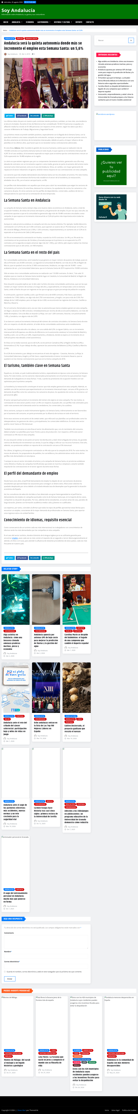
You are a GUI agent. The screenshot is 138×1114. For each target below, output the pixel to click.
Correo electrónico (12, 961)
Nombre (8, 951)
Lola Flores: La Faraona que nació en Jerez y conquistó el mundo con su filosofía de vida (51, 1061)
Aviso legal (116, 1110)
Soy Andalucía (18, 10)
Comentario (9, 933)
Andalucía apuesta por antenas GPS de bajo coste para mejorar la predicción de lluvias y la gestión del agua (46, 640)
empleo (15, 538)
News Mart (22, 1110)
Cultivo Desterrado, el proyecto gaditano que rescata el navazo (75, 728)
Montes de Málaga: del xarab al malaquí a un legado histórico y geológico (17, 1062)
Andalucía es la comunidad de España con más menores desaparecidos (120, 1062)
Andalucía (16, 22)
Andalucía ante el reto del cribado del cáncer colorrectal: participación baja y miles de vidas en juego (15, 728)
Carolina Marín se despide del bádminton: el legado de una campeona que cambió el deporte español (77, 639)
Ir (131, 40)
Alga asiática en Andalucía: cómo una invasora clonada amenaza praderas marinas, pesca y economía (13, 642)
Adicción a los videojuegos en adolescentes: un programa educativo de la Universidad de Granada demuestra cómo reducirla (77, 816)
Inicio (5, 22)
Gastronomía (43, 22)
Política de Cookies (129, 1110)
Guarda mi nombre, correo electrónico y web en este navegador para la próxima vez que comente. (44, 972)
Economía (30, 22)
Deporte (79, 22)
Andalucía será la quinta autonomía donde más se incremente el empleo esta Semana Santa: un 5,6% (46, 30)
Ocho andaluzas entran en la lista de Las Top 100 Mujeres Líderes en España (45, 727)
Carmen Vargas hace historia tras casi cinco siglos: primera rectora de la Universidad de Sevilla (46, 812)
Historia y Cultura (62, 22)
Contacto (90, 22)
